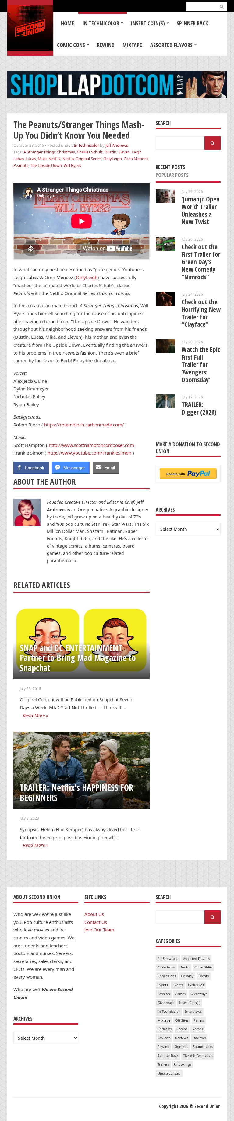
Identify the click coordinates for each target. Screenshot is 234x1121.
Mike (42, 158)
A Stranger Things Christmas (49, 152)
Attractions (166, 967)
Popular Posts (172, 175)
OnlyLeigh (112, 158)
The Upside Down (46, 165)
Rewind (106, 45)
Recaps (181, 1029)
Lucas (31, 158)
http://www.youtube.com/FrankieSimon (89, 453)
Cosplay (187, 976)
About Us (94, 914)
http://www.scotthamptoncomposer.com (91, 445)
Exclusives (196, 985)
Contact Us (95, 922)
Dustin (110, 152)
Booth (185, 967)
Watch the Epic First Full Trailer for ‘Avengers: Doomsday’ (201, 364)
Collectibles (203, 967)
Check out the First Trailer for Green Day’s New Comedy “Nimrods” (201, 261)
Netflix (54, 158)
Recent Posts (170, 167)
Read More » (35, 715)
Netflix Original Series (81, 158)
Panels (198, 1020)
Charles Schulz (90, 152)
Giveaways (198, 993)
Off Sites (182, 1020)
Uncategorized (169, 1073)
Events (203, 976)
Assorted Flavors (171, 45)
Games (180, 993)
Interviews (193, 1011)
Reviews (164, 1037)
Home (67, 23)
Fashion (164, 993)
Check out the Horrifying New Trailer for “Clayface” (201, 313)
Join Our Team (99, 930)
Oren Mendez (136, 158)
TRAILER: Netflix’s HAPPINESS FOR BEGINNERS (76, 792)
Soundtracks (203, 1046)
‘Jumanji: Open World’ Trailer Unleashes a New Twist (201, 210)
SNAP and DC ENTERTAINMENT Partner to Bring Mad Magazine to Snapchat (78, 657)
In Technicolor (100, 23)
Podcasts (165, 1029)
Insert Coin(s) (148, 23)
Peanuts (20, 165)
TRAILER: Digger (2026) (199, 408)
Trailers (163, 1064)
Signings (181, 1046)
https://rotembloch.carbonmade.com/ (84, 425)
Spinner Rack (192, 23)
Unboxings (182, 1064)
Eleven (124, 152)
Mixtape (132, 45)
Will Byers (72, 165)
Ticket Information (198, 1055)
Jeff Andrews (116, 145)
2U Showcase (168, 958)
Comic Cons (71, 45)
